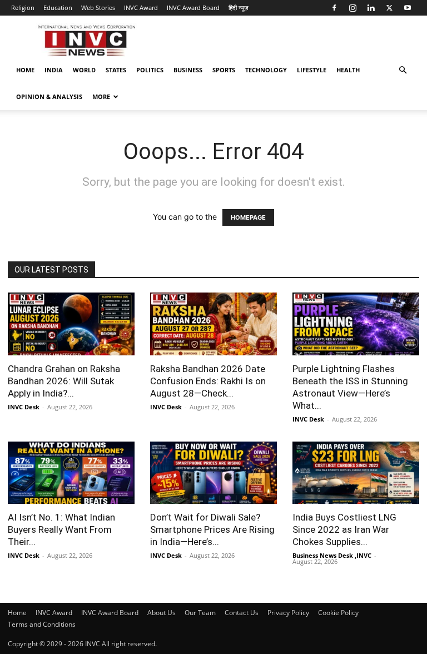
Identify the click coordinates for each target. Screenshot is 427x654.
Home (25, 70)
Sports (223, 70)
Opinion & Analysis (49, 96)
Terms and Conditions (42, 624)
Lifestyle (311, 70)
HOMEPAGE (248, 217)
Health (348, 70)
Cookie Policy (338, 612)
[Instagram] (352, 8)
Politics (149, 70)
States (116, 70)
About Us (161, 612)
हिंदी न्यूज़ (239, 7)
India (53, 70)
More (101, 96)
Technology (266, 70)
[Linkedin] (371, 8)
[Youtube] (407, 8)
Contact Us (242, 612)
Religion (22, 7)
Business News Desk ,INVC (331, 555)
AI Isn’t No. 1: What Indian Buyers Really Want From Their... (61, 529)
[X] (389, 8)
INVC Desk (23, 407)
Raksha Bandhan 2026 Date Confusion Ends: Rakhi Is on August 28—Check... (208, 381)
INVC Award (141, 7)
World (84, 70)
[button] (402, 70)
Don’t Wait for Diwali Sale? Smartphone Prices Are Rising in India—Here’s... (212, 529)
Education (57, 7)
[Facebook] (334, 8)
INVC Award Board (193, 7)
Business (187, 70)
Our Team (200, 612)
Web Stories (98, 7)
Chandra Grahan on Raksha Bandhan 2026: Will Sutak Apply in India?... (64, 381)
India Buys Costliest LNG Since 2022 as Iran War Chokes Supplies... (344, 529)
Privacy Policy (288, 612)
